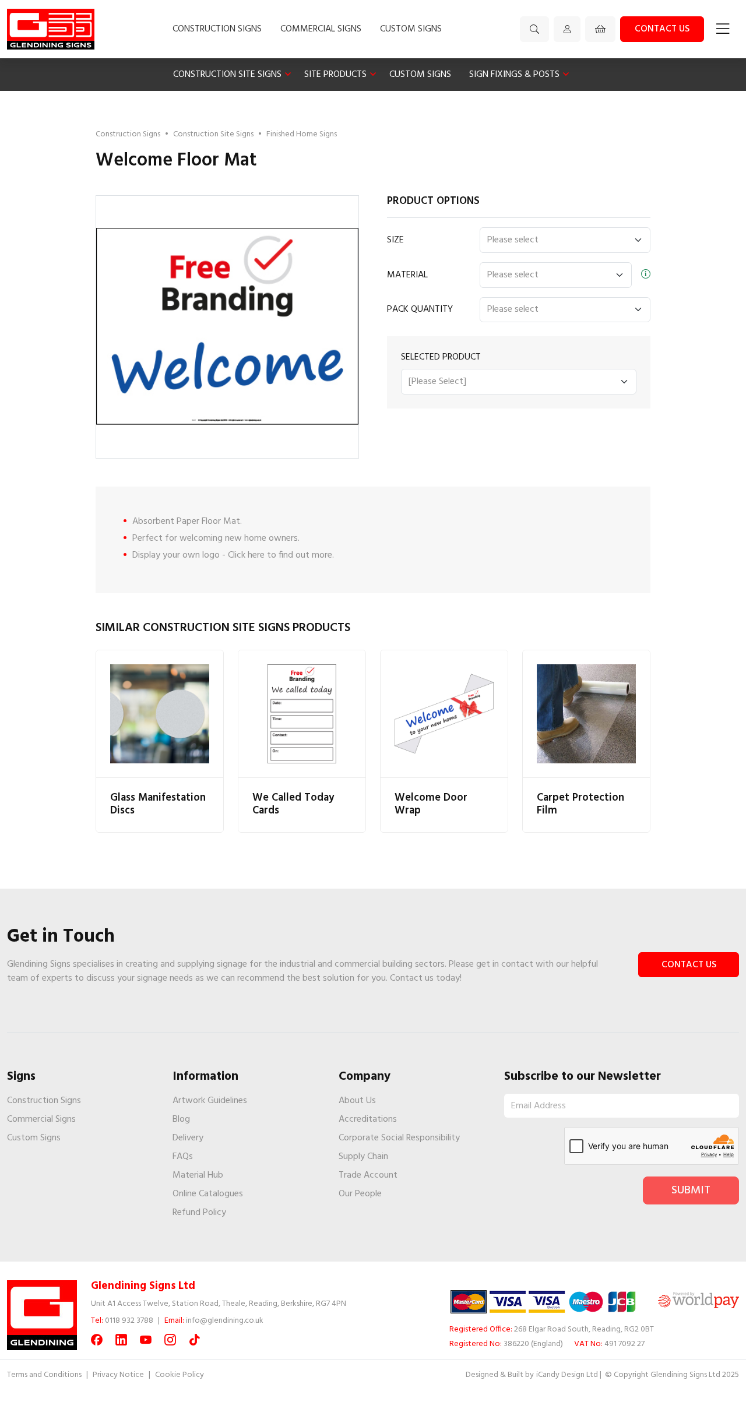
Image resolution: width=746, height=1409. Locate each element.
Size (395, 240)
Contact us (662, 29)
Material (407, 275)
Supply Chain (363, 1157)
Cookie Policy (179, 1375)
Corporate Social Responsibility (399, 1138)
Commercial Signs (320, 29)
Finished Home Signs (301, 134)
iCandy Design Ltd (567, 1375)
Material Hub (198, 1175)
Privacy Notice (118, 1375)
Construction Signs (217, 29)
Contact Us (688, 965)
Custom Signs (411, 29)
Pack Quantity (420, 309)
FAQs (183, 1157)
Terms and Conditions (44, 1375)
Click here (246, 555)
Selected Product (441, 357)
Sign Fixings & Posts (514, 74)
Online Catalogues (208, 1194)
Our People (360, 1194)
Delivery (188, 1138)
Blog (181, 1119)
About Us (357, 1101)
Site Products (335, 74)
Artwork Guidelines (210, 1101)
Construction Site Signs (227, 74)
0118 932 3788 (129, 1320)
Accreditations (368, 1119)
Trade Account (368, 1175)
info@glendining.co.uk (224, 1320)
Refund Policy (199, 1213)
